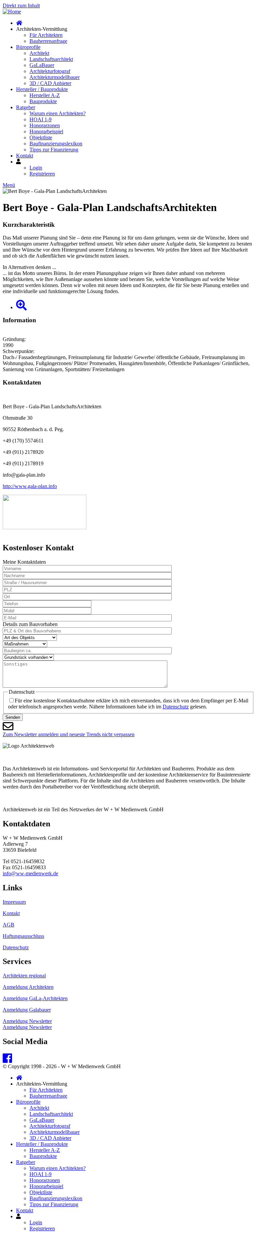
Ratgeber (25, 107)
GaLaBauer (41, 65)
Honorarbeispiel (46, 131)
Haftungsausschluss (23, 936)
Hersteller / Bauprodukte (42, 89)
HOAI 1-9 (40, 119)
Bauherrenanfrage (48, 41)
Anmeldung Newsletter (27, 1021)
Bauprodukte (43, 101)
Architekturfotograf (49, 71)
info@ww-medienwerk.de (30, 873)
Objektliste (40, 137)
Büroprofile (28, 47)
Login (35, 167)
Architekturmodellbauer (54, 77)
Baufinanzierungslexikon (55, 143)
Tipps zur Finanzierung (53, 149)
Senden (12, 717)
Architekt (39, 53)
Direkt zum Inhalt (21, 5)
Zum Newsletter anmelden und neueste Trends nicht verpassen (69, 734)
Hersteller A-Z (44, 95)
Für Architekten (46, 35)
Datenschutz (176, 706)
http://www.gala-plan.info (30, 486)
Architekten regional (24, 975)
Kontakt (24, 155)
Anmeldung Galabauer (27, 1010)
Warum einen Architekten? (57, 113)
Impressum (14, 902)
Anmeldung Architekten (28, 987)
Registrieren (42, 174)
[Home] (12, 11)
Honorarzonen (44, 125)
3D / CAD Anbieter (50, 83)
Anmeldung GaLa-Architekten (35, 998)
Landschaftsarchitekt (51, 59)
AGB (8, 924)
